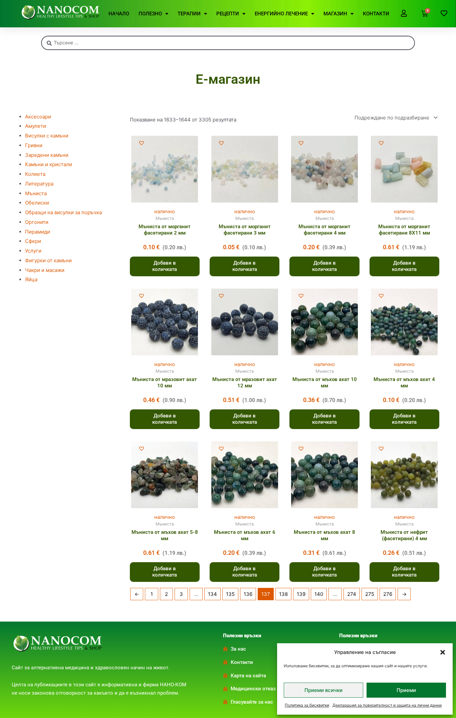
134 (212, 594)
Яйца (31, 279)
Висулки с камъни (46, 135)
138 (283, 594)
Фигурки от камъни (48, 260)
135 (230, 594)
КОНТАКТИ (376, 14)
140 (318, 594)
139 (301, 594)
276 (387, 594)
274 (351, 594)
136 (248, 594)
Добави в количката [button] (164, 266)
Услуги (33, 251)
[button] (442, 652)
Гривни (33, 145)
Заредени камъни (46, 155)
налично (164, 211)
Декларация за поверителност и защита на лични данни (387, 705)
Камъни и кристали (48, 164)
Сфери (33, 241)
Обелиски (37, 203)
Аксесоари (38, 116)
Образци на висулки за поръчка (63, 212)
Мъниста (36, 193)
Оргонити (36, 222)
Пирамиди (37, 232)
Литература (39, 184)
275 (369, 594)
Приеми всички (323, 690)
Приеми (406, 690)
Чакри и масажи (44, 270)
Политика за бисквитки (307, 705)
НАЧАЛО (118, 14)
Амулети (35, 126)
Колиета (35, 174)
